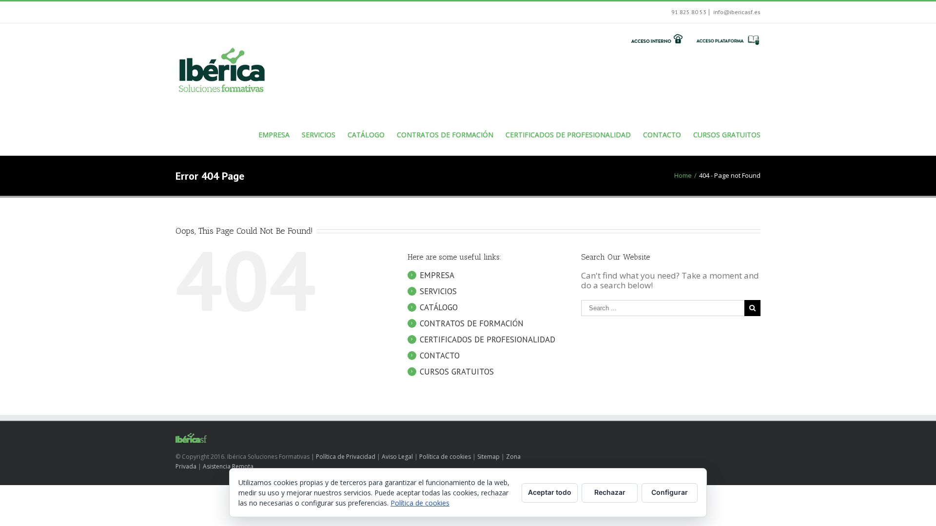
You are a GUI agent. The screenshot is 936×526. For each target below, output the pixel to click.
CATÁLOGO (439, 307)
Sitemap (488, 456)
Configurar (669, 492)
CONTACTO (440, 355)
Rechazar (609, 492)
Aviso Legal (397, 456)
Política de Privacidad (345, 456)
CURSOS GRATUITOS (457, 371)
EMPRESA (437, 275)
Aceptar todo (549, 492)
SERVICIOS (438, 291)
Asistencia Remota (228, 466)
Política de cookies (445, 456)
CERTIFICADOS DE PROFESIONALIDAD (487, 339)
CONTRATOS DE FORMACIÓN (472, 323)
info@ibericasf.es (736, 12)
